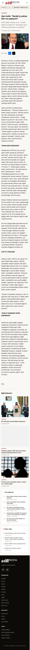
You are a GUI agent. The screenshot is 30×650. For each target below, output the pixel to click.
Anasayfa (3, 7)
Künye (3, 616)
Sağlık (3, 597)
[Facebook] (3, 569)
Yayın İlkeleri (4, 621)
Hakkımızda (4, 613)
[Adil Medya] (12, 2)
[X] (7, 569)
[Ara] (27, 2)
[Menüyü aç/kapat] (2, 2)
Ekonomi (3, 592)
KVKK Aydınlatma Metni (7, 632)
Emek (2, 594)
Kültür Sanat (4, 600)
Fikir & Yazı (4, 605)
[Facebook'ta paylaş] (9, 53)
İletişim (3, 619)
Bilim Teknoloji (5, 602)
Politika (3, 589)
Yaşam (3, 584)
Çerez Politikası (5, 635)
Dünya (3, 581)
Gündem (10, 7)
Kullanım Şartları (5, 638)
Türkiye (3, 586)
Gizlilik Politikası (5, 629)
